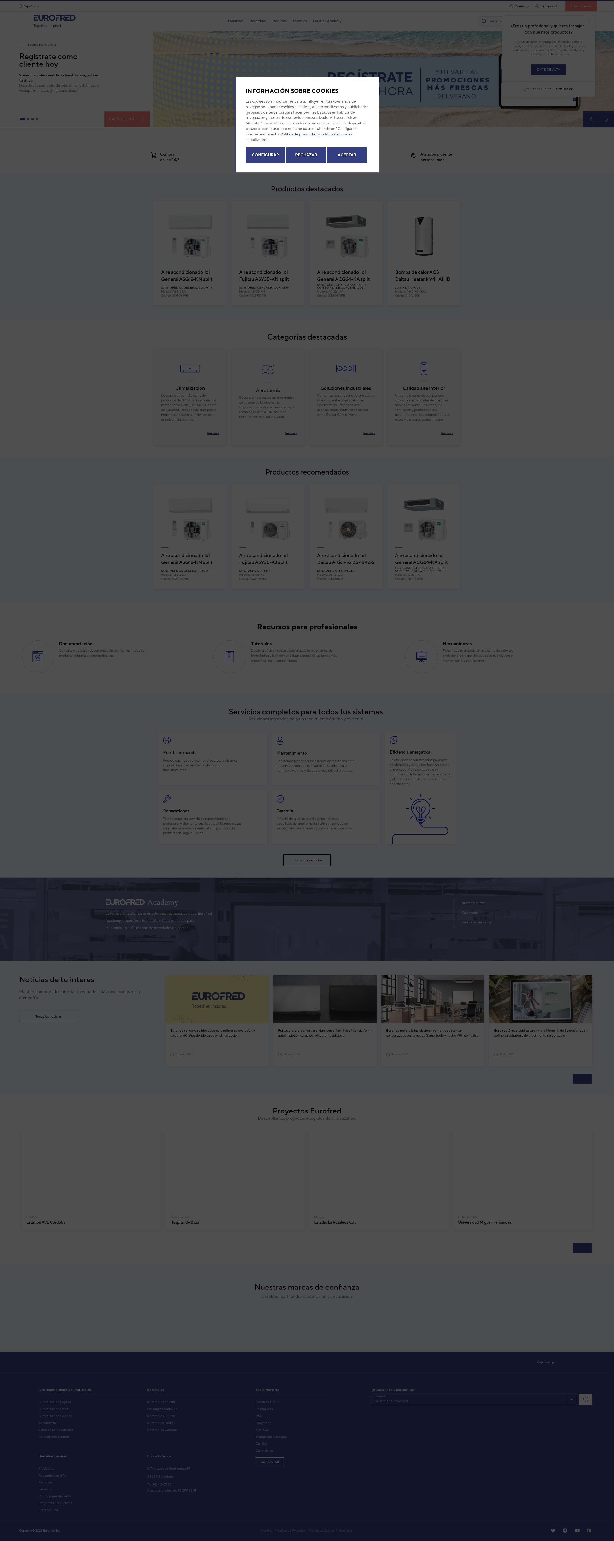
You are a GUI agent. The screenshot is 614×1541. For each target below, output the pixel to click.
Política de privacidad (298, 135)
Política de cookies (336, 135)
